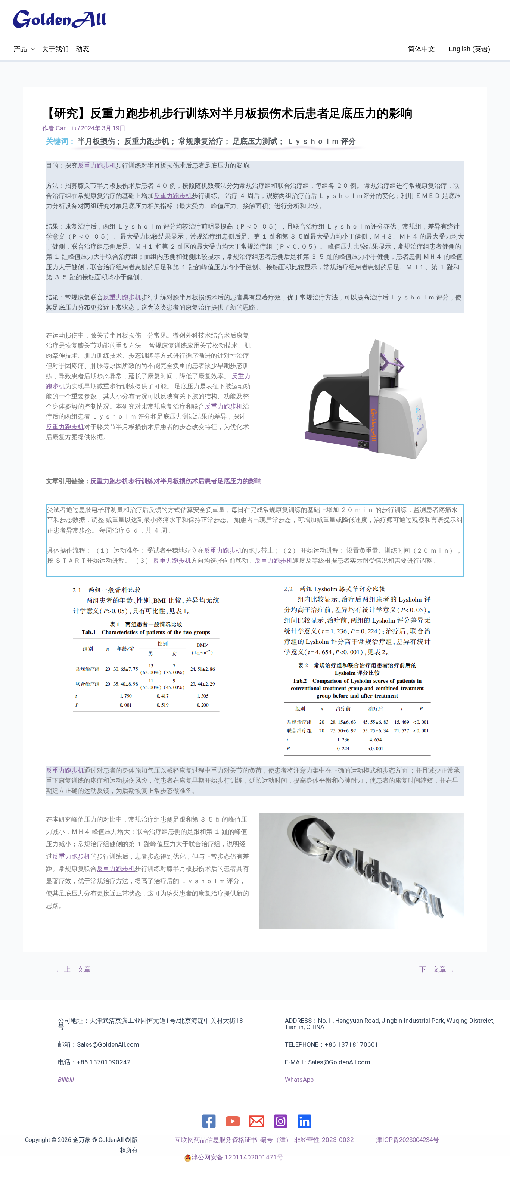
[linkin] (304, 1121)
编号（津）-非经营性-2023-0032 (307, 1139)
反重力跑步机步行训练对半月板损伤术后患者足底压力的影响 (176, 481)
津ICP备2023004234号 (407, 1139)
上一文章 (73, 969)
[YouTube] (233, 1121)
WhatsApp (299, 1079)
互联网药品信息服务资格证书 (217, 1139)
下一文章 (437, 969)
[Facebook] (209, 1121)
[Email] (257, 1121)
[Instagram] (280, 1121)
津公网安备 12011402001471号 (237, 1157)
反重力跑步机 (97, 165)
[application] (31, 49)
